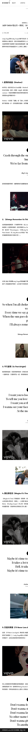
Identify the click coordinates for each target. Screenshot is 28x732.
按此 (22, 730)
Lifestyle (24, 23)
